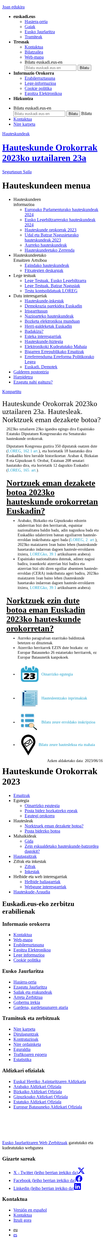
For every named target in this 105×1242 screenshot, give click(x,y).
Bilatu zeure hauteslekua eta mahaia (67, 744)
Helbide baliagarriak (42, 881)
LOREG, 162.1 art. (23, 451)
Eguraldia (22, 1049)
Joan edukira (13, 7)
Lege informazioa (29, 955)
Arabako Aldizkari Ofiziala (37, 1086)
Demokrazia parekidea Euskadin (53, 306)
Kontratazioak (25, 1039)
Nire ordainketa (27, 1044)
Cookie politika (38, 88)
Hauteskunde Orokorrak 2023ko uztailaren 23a (49, 152)
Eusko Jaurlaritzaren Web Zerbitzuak (34, 1142)
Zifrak (30, 866)
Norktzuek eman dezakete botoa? (54, 825)
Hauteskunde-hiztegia (44, 341)
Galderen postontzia (31, 371)
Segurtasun (17, 171)
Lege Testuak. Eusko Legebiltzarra (55, 280)
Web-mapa (34, 57)
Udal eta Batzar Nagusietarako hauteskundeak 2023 (52, 237)
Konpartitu (11, 391)
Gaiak (30, 26)
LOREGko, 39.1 (43, 554)
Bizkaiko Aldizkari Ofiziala (37, 1091)
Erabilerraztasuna (40, 78)
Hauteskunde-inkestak (44, 300)
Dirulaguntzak (26, 1034)
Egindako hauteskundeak (47, 265)
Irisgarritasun (36, 311)
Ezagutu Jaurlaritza (30, 987)
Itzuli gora (22, 1220)
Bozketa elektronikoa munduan (52, 321)
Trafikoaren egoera (30, 1054)
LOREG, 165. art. (22, 470)
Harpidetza (23, 377)
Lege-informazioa (40, 83)
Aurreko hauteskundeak (46, 245)
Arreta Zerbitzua (28, 997)
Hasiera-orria (36, 21)
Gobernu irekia (26, 1002)
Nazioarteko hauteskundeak (49, 316)
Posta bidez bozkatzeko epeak (51, 810)
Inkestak (32, 871)
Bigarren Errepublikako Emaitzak (54, 351)
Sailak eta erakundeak (32, 992)
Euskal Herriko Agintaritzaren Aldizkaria (49, 1081)
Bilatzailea (34, 52)
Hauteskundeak (16, 133)
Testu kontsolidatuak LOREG (51, 290)
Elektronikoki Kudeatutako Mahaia (56, 346)
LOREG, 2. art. (82, 539)
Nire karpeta (24, 124)
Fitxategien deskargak (44, 270)
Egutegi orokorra (40, 815)
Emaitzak (21, 795)
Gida (29, 841)
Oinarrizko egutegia (57, 674)
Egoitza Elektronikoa (43, 93)
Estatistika (22, 1059)
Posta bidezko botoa (42, 831)
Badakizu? (34, 331)
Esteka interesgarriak (43, 336)
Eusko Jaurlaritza (40, 31)
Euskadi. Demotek (41, 366)
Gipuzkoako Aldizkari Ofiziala (40, 1096)
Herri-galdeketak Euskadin (48, 326)
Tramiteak (33, 36)
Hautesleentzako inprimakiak (64, 698)
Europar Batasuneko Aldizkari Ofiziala (47, 1106)
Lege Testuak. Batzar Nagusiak (52, 285)
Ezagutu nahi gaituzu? (33, 382)
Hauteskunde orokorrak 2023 (50, 229)
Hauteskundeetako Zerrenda (49, 250)
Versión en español (30, 1210)
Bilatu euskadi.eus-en (43, 62)
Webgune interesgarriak (45, 886)
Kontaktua (34, 47)
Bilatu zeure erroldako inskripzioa (68, 722)
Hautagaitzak (25, 856)
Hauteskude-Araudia (31, 891)
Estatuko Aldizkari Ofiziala (37, 1101)
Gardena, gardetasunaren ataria (40, 1007)
